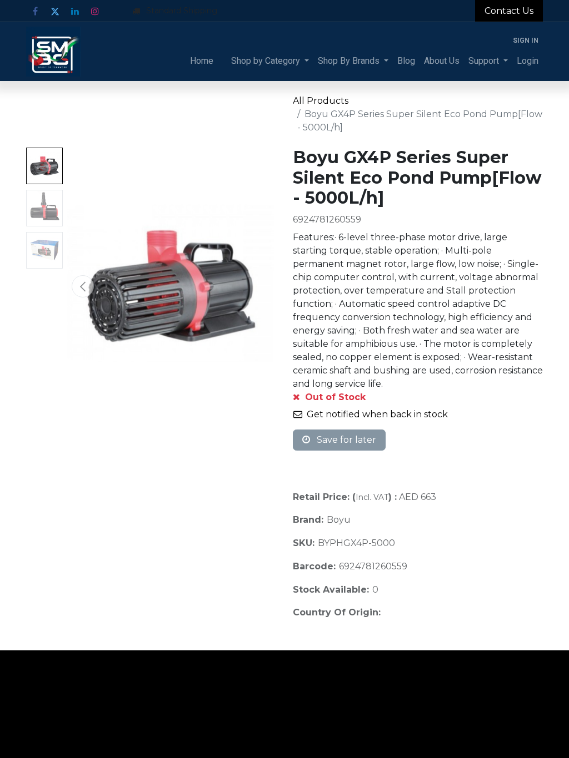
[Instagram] (95, 11)
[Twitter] (55, 11)
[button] (82, 286)
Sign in (525, 40)
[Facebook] (35, 11)
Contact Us (509, 11)
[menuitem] (202, 61)
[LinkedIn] (75, 11)
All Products (320, 100)
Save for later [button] (345, 439)
